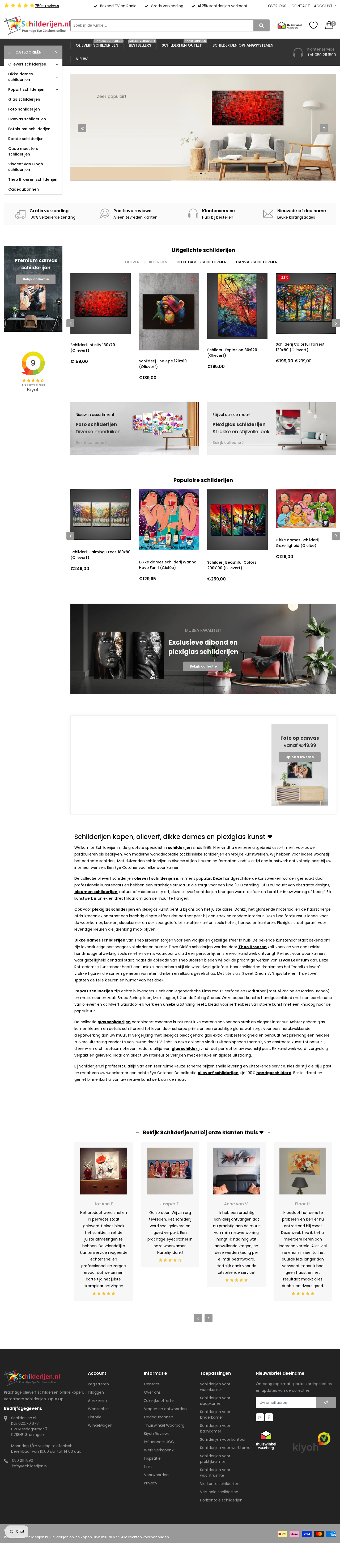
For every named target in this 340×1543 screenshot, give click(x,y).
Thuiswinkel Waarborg (164, 1425)
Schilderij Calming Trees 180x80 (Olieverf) (100, 554)
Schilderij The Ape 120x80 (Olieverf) (163, 363)
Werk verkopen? (159, 1450)
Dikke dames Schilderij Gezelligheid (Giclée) (297, 542)
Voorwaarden (156, 1474)
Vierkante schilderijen (219, 1483)
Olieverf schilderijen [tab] (146, 262)
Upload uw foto (300, 756)
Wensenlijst (98, 1408)
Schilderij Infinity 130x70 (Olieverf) (92, 347)
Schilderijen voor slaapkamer (215, 1400)
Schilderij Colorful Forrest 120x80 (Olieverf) (300, 347)
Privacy (150, 1483)
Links (148, 1466)
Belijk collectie (36, 279)
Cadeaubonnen (158, 1417)
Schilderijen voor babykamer (215, 1428)
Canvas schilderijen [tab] (257, 262)
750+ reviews (47, 6)
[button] (201, 173)
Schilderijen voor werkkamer (226, 1447)
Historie (94, 1417)
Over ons (277, 6)
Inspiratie (152, 1458)
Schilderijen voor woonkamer (215, 1386)
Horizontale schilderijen (221, 1500)
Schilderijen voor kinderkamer (215, 1414)
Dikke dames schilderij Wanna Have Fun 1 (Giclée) (168, 564)
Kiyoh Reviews (156, 1433)
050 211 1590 (22, 1460)
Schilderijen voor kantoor (223, 1439)
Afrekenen (97, 1400)
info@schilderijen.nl (30, 1466)
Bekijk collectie (119, 160)
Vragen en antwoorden (165, 1408)
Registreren (98, 1384)
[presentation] (82, 128)
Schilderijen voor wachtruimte (215, 1472)
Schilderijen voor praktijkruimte (215, 1458)
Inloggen (96, 1392)
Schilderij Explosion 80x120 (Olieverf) (232, 352)
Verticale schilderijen (219, 1492)
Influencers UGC (159, 1441)
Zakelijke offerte (159, 1400)
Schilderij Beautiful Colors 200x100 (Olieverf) (232, 565)
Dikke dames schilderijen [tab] (202, 262)
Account (324, 6)
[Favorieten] (313, 25)
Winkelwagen (100, 1425)
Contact (300, 6)
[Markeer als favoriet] (124, 279)
